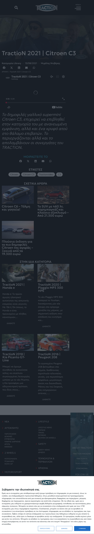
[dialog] (47, 505)
